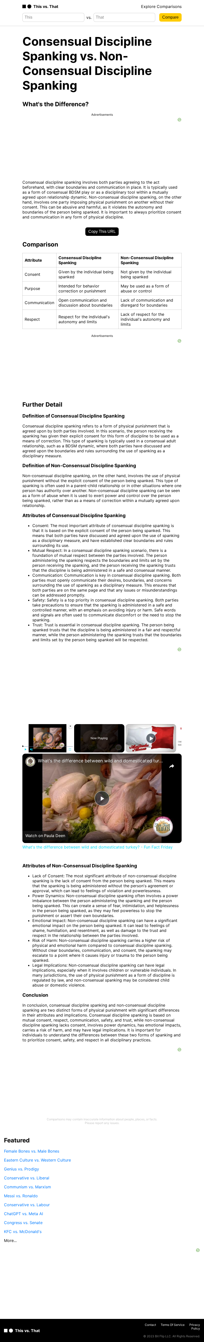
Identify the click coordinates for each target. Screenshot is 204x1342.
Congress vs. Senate (23, 1222)
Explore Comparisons (161, 6)
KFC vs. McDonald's (23, 1231)
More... (10, 1240)
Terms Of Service (173, 1325)
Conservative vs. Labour (27, 1204)
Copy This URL (102, 231)
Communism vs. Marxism (27, 1186)
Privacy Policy (194, 1326)
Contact (150, 1325)
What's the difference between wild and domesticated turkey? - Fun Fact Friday (101, 760)
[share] (171, 766)
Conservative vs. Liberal (26, 1177)
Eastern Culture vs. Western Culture (37, 1160)
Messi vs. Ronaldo (21, 1195)
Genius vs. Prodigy (21, 1168)
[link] (30, 762)
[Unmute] (31, 749)
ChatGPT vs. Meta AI (23, 1213)
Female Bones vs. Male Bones (31, 1151)
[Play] (25, 749)
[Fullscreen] (70, 749)
